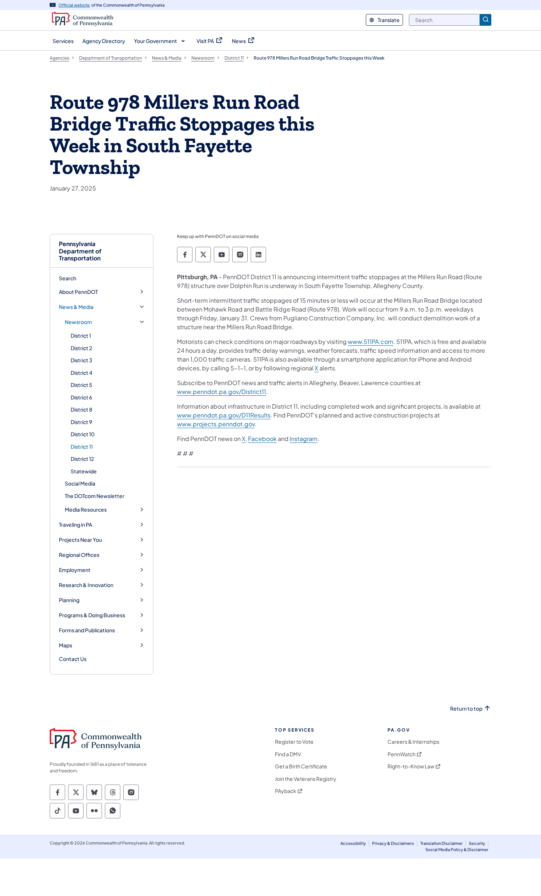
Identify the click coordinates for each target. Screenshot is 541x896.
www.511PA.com (370, 341)
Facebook (262, 438)
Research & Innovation (86, 585)
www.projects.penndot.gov (216, 424)
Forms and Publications (87, 630)
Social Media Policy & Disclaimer (456, 849)
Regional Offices (79, 555)
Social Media (80, 483)
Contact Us (72, 658)
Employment (75, 570)
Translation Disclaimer (441, 843)
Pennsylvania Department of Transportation (80, 251)
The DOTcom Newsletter (94, 496)
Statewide (84, 471)
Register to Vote (294, 742)
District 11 (82, 446)
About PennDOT (78, 292)
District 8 (81, 409)
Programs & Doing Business (92, 615)
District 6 (81, 397)
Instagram (304, 438)
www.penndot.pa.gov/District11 (221, 391)
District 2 (81, 348)
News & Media (76, 307)
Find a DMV (288, 754)
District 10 (83, 434)
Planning (69, 600)
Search (67, 278)
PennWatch (402, 754)
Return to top (466, 708)
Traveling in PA (75, 525)
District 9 (81, 422)
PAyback (285, 791)
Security (477, 843)
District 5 (81, 384)
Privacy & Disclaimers (393, 843)
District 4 (81, 372)
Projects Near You (80, 540)
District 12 (82, 458)
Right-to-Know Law (411, 766)
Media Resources (86, 509)
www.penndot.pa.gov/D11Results (223, 415)
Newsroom (78, 322)
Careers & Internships (413, 742)
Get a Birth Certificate (301, 766)
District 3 (81, 360)
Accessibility (353, 843)
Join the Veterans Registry (305, 779)
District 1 (81, 335)
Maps (65, 645)
